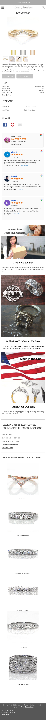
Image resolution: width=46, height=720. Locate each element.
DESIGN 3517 (23, 499)
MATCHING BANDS (8, 435)
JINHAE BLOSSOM (23, 684)
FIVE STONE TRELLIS (23, 536)
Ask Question (8, 76)
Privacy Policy (29, 707)
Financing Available (14, 232)
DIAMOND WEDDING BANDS (11, 438)
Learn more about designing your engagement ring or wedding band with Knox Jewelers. (23, 413)
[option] (5, 59)
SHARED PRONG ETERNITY (23, 573)
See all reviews (16, 144)
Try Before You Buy (25, 76)
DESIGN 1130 (23, 647)
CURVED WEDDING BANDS (10, 441)
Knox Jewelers (16, 136)
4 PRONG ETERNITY (23, 610)
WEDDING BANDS (7, 448)
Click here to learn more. (34, 348)
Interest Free (14, 229)
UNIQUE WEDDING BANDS (10, 444)
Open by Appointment (23, 2)
